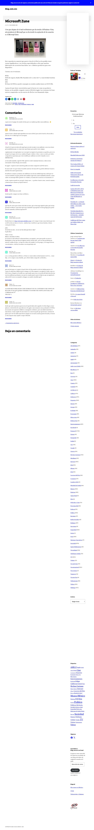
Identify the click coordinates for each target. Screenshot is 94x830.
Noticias (72, 492)
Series (72, 533)
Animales (73, 349)
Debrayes (73, 397)
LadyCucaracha (75, 185)
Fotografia (73, 437)
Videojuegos (74, 581)
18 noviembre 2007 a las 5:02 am (16, 130)
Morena (72, 693)
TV (71, 557)
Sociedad (73, 543)
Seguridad (73, 529)
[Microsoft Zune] (30, 57)
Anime (72, 352)
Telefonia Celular (75, 553)
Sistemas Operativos (76, 540)
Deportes (73, 400)
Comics (72, 383)
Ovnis (72, 791)
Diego (72, 260)
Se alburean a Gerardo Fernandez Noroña (77, 247)
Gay (71, 444)
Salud (81, 707)
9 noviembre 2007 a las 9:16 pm (16, 118)
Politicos (73, 705)
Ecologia (72, 410)
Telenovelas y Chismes (77, 794)
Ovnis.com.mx (74, 326)
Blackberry (73, 369)
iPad (71, 465)
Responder (8, 125)
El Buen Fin (73, 420)
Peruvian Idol (74, 506)
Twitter (72, 560)
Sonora (72, 717)
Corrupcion (73, 672)
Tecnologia (21, 103)
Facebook (73, 427)
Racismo (72, 516)
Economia (73, 414)
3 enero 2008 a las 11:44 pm (15, 191)
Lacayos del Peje (75, 475)
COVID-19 (73, 390)
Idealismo (73, 458)
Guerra (72, 451)
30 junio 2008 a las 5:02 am (15, 266)
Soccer (72, 714)
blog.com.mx (11, 9)
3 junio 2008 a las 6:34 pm (14, 252)
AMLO (73, 667)
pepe (10, 189)
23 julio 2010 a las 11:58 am (15, 285)
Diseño (72, 403)
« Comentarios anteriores (12, 323)
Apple (16, 104)
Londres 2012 (74, 482)
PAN (77, 699)
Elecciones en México (76, 787)
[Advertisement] (77, 39)
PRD (77, 705)
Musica (29, 104)
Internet (72, 461)
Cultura (72, 393)
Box (71, 373)
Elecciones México (75, 322)
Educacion (73, 417)
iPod (19, 104)
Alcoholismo (74, 345)
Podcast (72, 509)
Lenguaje (73, 478)
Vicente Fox (73, 577)
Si (73, 120)
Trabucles (78, 278)
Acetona (11, 142)
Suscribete (75, 770)
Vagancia (73, 574)
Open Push (73, 495)
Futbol (72, 441)
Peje (80, 699)
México (81, 696)
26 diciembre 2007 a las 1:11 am (16, 144)
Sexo (71, 536)
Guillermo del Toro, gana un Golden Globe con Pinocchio (77, 222)
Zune (32, 104)
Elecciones (73, 676)
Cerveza (72, 376)
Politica (72, 512)
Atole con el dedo (75, 366)
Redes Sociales (74, 519)
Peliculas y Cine (75, 502)
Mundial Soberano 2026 (77, 155)
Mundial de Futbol (75, 485)
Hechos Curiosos (75, 455)
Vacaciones (73, 570)
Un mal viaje (74, 564)
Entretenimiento (75, 424)
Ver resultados (78, 132)
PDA (71, 499)
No (74, 123)
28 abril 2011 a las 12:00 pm (15, 302)
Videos (72, 584)
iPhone (72, 468)
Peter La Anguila (75, 169)
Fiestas (72, 434)
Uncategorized (74, 567)
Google (72, 448)
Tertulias (78, 719)
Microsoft (24, 104)
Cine (71, 380)
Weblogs (72, 587)
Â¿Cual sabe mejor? (76, 305)
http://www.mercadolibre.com (23, 221)
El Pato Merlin (74, 152)
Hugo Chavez (73, 688)
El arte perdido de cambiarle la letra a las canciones (77, 283)
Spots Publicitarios (75, 547)
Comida (72, 386)
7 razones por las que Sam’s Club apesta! (77, 240)
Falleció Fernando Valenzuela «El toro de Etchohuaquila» (76, 174)
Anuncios (73, 356)
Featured (14, 103)
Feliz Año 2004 (78, 299)
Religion (72, 523)
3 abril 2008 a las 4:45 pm (14, 202)
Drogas (72, 407)
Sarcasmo (73, 526)
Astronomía (73, 363)
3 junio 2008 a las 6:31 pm (14, 218)
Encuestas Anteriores (76, 134)
